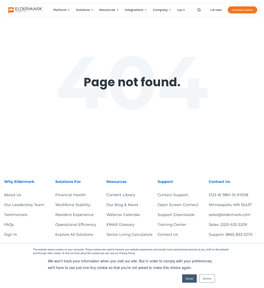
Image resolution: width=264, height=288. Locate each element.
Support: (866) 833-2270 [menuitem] (230, 234)
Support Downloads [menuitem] (176, 214)
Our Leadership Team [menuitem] (24, 205)
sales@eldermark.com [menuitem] (229, 214)
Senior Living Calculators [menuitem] (129, 234)
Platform (60, 10)
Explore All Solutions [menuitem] (74, 234)
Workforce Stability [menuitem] (73, 205)
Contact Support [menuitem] (173, 195)
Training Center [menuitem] (172, 224)
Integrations (134, 10)
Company (160, 10)
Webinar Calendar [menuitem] (123, 214)
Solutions (83, 10)
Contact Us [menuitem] (168, 234)
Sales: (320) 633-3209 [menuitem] (228, 224)
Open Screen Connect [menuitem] (178, 205)
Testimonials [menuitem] (15, 214)
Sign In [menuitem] (10, 234)
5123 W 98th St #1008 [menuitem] (228, 195)
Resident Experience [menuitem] (74, 214)
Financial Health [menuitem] (70, 195)
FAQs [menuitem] (9, 224)
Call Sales (216, 10)
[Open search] (199, 10)
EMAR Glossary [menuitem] (120, 224)
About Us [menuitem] (12, 195)
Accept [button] (189, 278)
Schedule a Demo (242, 10)
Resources (107, 10)
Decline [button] (207, 278)
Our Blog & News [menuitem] (122, 205)
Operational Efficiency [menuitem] (75, 224)
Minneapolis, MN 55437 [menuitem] (230, 205)
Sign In (181, 10)
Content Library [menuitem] (120, 195)
